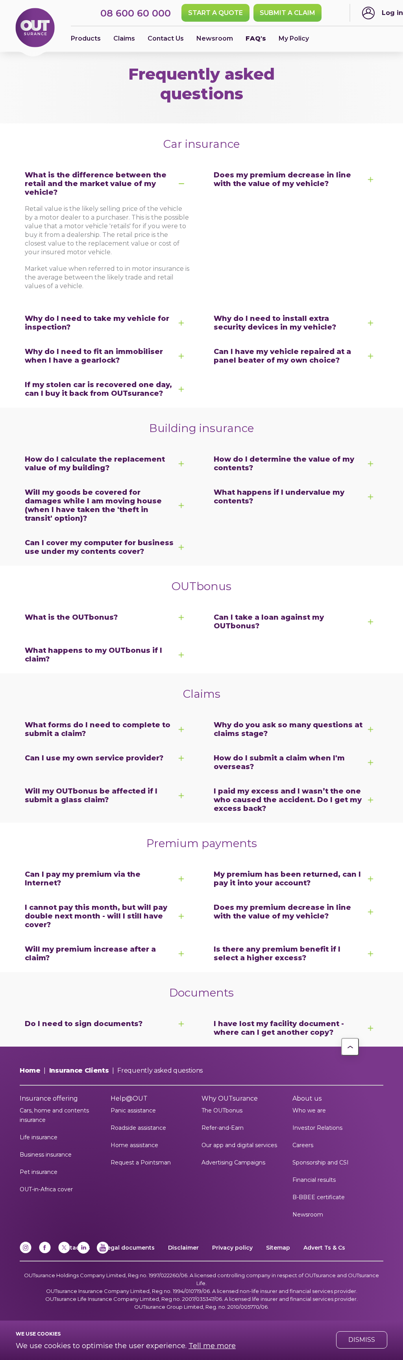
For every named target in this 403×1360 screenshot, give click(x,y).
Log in (392, 13)
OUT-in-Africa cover (46, 1189)
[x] (64, 1252)
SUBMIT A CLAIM (287, 13)
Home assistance (134, 1145)
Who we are (309, 1110)
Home (30, 1070)
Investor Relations (317, 1127)
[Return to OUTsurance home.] (35, 28)
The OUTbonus (222, 1110)
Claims (124, 38)
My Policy (294, 38)
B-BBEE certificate (318, 1197)
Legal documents (129, 1247)
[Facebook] (45, 1252)
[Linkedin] (83, 1252)
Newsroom (307, 1214)
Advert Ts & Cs (324, 1247)
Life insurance (38, 1137)
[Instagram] (25, 1252)
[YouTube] (103, 1252)
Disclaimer (183, 1247)
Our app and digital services (239, 1145)
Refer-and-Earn (223, 1127)
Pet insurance (38, 1172)
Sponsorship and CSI (320, 1162)
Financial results (314, 1179)
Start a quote (215, 13)
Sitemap (278, 1247)
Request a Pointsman (141, 1162)
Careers (302, 1145)
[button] (350, 1047)
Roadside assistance (138, 1127)
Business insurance (46, 1154)
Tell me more (212, 1345)
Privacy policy (232, 1247)
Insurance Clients (79, 1070)
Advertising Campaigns (233, 1162)
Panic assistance (133, 1110)
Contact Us (166, 38)
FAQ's (256, 38)
